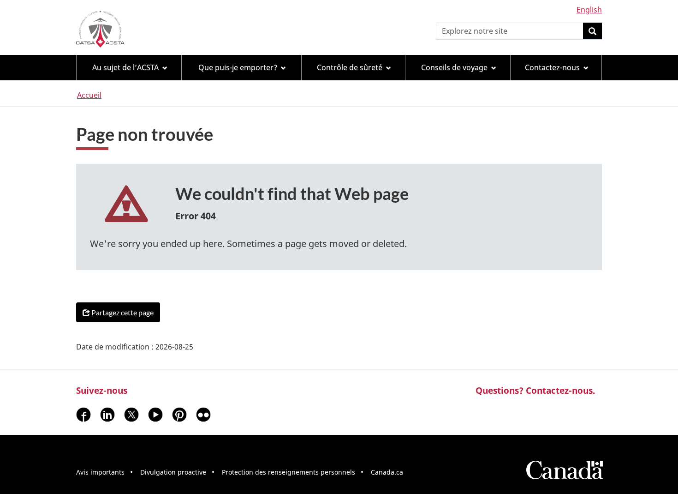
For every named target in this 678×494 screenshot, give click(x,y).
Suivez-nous (101, 390)
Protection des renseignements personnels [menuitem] (288, 472)
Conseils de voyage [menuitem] (454, 67)
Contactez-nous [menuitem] (552, 67)
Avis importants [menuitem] (100, 472)
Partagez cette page (122, 312)
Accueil (89, 95)
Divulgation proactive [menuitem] (173, 472)
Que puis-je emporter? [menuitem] (237, 67)
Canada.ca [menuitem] (387, 472)
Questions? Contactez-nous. (535, 390)
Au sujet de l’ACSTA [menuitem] (125, 67)
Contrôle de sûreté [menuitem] (349, 67)
